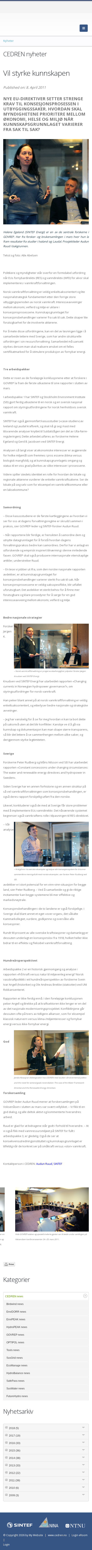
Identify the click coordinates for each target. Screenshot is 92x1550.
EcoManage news (16, 1365)
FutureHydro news (17, 1396)
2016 (14, 1443)
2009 (14, 1495)
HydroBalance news (18, 1373)
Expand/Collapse (85, 1296)
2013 (14, 1465)
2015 (14, 1450)
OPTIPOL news (15, 1342)
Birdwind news (15, 1304)
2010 (14, 1487)
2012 (14, 1473)
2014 (14, 1458)
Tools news (12, 1350)
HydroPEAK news (16, 1327)
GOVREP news (15, 1334)
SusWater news (15, 1388)
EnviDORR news (16, 1311)
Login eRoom (80, 1535)
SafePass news (15, 1380)
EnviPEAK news (15, 1319)
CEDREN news (14, 1296)
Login (6, 1544)
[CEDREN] (22, 23)
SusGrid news (14, 1357)
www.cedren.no (57, 1535)
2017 (14, 1435)
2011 (14, 1480)
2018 (14, 1428)
